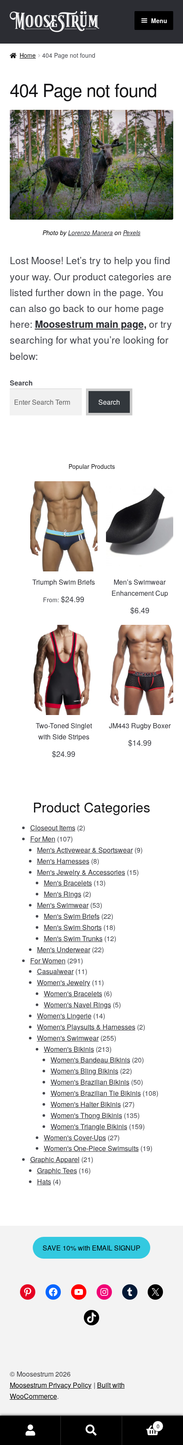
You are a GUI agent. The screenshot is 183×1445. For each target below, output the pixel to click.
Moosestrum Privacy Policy (51, 1385)
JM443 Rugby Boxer (140, 725)
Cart (141, 1423)
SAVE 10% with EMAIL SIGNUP (91, 1248)
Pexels (131, 232)
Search (21, 383)
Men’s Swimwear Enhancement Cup (140, 587)
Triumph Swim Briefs (63, 582)
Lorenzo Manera (90, 232)
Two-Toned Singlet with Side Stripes (64, 731)
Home (28, 55)
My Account (30, 1430)
